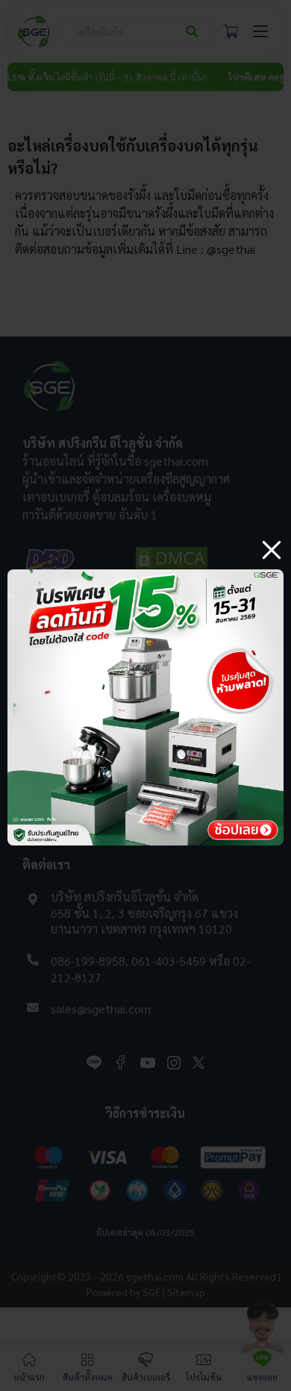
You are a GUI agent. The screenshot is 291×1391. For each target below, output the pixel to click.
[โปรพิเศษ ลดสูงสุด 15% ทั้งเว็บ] (145, 575)
